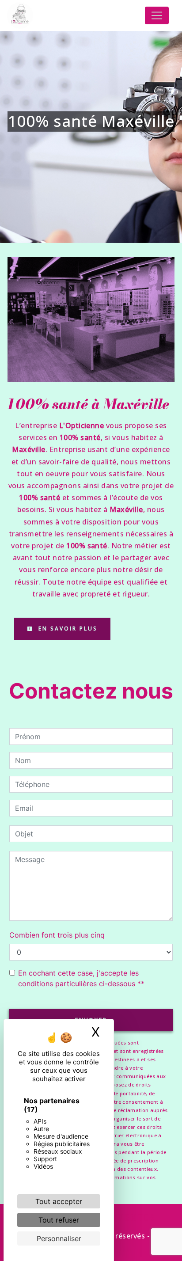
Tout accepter (58, 1201)
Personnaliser (59, 1238)
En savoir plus (67, 628)
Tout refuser (58, 1219)
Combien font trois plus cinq (57, 935)
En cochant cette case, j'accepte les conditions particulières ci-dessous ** (81, 978)
